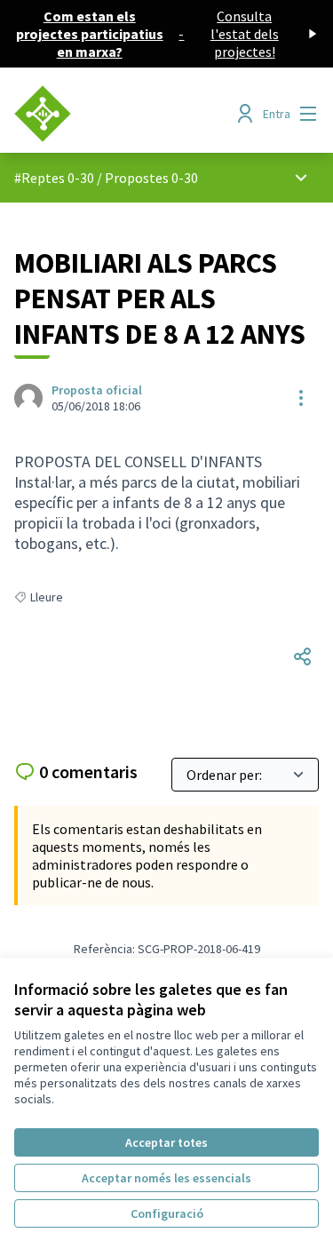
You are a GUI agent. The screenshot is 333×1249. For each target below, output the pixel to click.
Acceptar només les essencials (166, 1178)
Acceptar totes (166, 1142)
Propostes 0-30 (151, 178)
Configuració (167, 1213)
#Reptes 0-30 (54, 178)
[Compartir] (303, 656)
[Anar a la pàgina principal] (126, 113)
